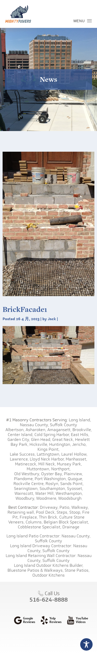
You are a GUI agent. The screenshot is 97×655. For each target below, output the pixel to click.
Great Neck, (63, 439)
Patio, (64, 507)
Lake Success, (23, 454)
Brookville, (82, 429)
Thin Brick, (48, 517)
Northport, (61, 468)
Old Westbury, (27, 473)
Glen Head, (41, 439)
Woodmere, (46, 498)
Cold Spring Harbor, (52, 434)
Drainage (70, 526)
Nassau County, (34, 424)
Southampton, (53, 488)
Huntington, (60, 444)
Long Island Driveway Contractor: (41, 545)
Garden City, (19, 439)
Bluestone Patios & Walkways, (36, 570)
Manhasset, (76, 459)
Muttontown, (38, 468)
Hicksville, (38, 444)
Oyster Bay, (52, 473)
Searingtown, (26, 488)
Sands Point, (72, 483)
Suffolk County (63, 424)
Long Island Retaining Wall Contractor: (41, 555)
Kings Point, (48, 449)
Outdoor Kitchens (48, 575)
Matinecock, (26, 464)
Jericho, (79, 444)
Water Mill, (45, 493)
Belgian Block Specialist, (66, 522)
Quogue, (75, 478)
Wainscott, (24, 493)
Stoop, (75, 512)
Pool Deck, (46, 512)
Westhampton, (69, 493)
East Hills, (80, 434)
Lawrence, (19, 459)
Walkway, (80, 507)
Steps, (62, 512)
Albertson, (15, 429)
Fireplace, (29, 517)
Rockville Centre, (28, 483)
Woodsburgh (69, 498)
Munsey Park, (69, 464)
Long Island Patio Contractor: (33, 535)
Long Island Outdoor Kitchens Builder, (48, 565)
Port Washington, (51, 478)
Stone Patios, (77, 570)
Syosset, (75, 488)
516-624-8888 (48, 599)
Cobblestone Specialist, (39, 526)
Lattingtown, (48, 454)
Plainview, (73, 473)
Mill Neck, (47, 464)
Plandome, (24, 478)
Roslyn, (52, 483)
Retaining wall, (21, 512)
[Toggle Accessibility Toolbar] (86, 644)
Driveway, (49, 507)
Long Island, (79, 419)
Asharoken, (36, 429)
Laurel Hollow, (74, 454)
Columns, (34, 522)
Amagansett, (59, 429)
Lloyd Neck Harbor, (47, 459)
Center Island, (20, 434)
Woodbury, (25, 498)
